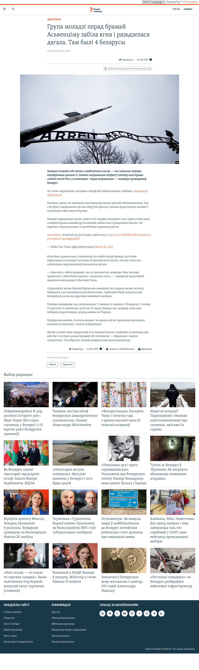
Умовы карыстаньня (63, 642)
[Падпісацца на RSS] (161, 614)
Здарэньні (54, 19)
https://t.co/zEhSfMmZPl (122, 235)
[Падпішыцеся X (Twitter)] (117, 614)
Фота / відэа (10, 636)
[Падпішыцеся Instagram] (147, 614)
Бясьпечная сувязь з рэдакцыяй (69, 630)
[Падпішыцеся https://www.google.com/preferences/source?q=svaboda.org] (102, 614)
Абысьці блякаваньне (63, 618)
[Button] (126, 60)
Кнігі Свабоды (11, 624)
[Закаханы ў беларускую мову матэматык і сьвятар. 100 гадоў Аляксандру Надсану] (123, 560)
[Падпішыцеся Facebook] (110, 614)
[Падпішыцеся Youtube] (124, 614)
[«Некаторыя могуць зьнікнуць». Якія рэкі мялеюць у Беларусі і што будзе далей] (75, 453)
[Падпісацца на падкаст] (132, 614)
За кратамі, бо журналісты (18, 642)
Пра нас (56, 612)
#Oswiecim (144, 235)
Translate (192, 2)
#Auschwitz (54, 235)
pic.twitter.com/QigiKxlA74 (63, 239)
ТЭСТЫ (176, 9)
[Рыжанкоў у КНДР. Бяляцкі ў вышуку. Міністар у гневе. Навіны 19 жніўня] (75, 555)
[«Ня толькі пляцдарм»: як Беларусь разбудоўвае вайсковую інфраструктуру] (172, 560)
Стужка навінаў (12, 612)
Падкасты (9, 618)
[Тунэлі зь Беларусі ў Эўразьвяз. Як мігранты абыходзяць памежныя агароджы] (172, 448)
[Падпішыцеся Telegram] (154, 614)
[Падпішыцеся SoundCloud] (139, 614)
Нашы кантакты (61, 636)
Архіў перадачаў (13, 630)
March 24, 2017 (104, 247)
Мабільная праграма (63, 624)
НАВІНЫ (188, 9)
